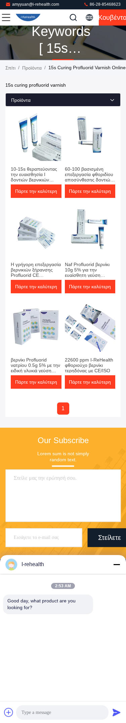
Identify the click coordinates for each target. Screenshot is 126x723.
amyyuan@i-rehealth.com (35, 4)
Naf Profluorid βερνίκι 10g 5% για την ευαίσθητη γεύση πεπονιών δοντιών (87, 272)
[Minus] (117, 564)
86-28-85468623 (105, 4)
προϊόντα (32, 68)
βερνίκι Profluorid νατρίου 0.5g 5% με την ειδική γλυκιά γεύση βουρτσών (35, 368)
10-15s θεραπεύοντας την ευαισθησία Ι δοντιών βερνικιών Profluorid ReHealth (34, 177)
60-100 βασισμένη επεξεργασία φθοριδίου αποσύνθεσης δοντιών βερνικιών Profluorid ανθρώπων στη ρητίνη (89, 179)
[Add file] (8, 712)
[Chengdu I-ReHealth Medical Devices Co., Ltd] (28, 17)
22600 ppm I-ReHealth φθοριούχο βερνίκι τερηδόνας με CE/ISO (89, 365)
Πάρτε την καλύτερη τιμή (36, 193)
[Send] (116, 712)
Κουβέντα (112, 17)
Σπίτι (10, 68)
